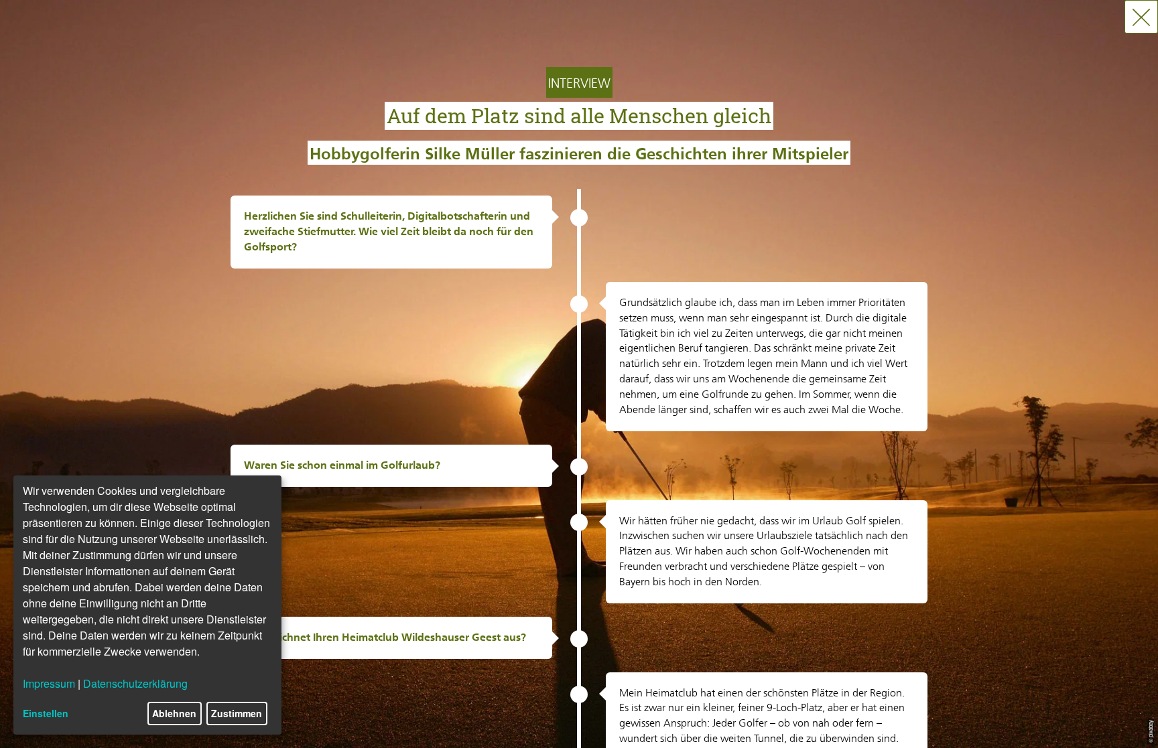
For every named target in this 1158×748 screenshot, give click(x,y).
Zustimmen (236, 713)
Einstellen (45, 713)
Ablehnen (174, 713)
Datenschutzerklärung (135, 683)
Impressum (49, 683)
